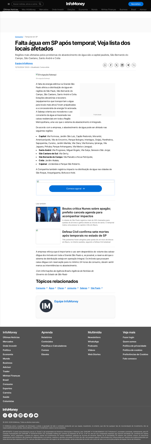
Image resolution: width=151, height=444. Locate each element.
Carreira (7, 392)
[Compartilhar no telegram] (128, 65)
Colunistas (8, 401)
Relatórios (46, 337)
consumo (71, 288)
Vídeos (91, 350)
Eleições (71, 9)
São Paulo (95, 288)
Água (51, 288)
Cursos (45, 350)
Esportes (7, 388)
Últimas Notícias (10, 9)
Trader (6, 371)
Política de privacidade (134, 346)
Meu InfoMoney (29, 9)
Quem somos (129, 341)
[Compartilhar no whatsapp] (105, 65)
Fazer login (128, 337)
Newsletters (136, 4)
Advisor (143, 9)
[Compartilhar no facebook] (111, 65)
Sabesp (83, 288)
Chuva (60, 288)
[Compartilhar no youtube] (36, 415)
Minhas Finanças (108, 9)
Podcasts (93, 346)
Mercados (43, 9)
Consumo (19, 37)
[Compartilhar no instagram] (5, 415)
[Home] (75, 4)
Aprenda (47, 332)
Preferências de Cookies (135, 354)
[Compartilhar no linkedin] (122, 65)
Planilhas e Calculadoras (54, 346)
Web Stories (94, 354)
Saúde (6, 397)
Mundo (94, 9)
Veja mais (129, 332)
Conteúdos (47, 341)
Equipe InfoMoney (24, 63)
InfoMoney (10, 332)
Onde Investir (58, 9)
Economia (83, 9)
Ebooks (45, 354)
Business (123, 9)
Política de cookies (132, 350)
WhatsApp (93, 341)
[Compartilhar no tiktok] (31, 415)
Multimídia (94, 332)
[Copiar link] (134, 65)
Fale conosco (130, 358)
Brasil (133, 9)
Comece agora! (74, 188)
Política (7, 350)
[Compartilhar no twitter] (116, 65)
